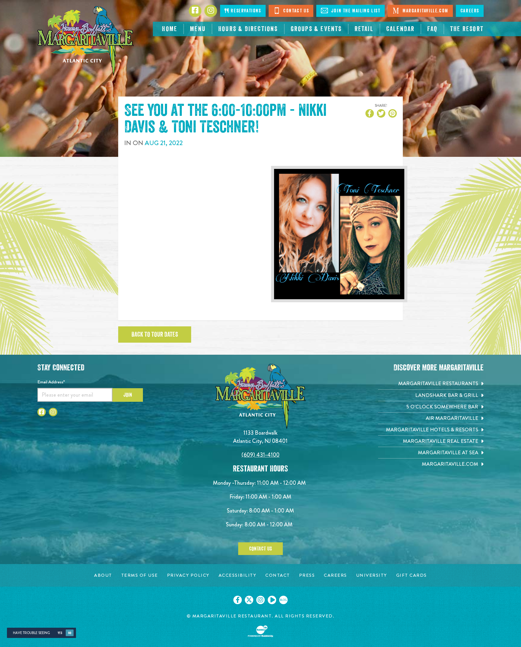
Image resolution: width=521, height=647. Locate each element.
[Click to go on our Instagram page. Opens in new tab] (260, 600)
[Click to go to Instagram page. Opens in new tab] (53, 412)
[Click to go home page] (85, 41)
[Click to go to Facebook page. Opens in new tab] (41, 412)
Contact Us (295, 10)
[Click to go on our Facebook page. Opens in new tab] (237, 600)
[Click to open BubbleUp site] (260, 631)
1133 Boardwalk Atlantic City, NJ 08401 (260, 437)
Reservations (245, 10)
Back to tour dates (154, 334)
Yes (60, 633)
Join (127, 395)
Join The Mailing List (355, 10)
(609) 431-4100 (260, 455)
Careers (469, 10)
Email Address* (51, 382)
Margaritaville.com (424, 10)
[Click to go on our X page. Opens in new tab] (249, 600)
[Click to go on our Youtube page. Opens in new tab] (272, 600)
